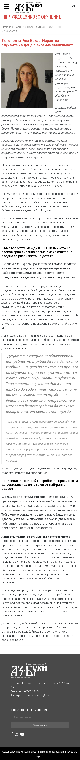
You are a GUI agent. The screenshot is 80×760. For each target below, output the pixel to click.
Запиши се (40, 725)
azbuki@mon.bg (45, 695)
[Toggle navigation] (7, 5)
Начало (6, 27)
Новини (19, 27)
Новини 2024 (35, 27)
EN (73, 5)
